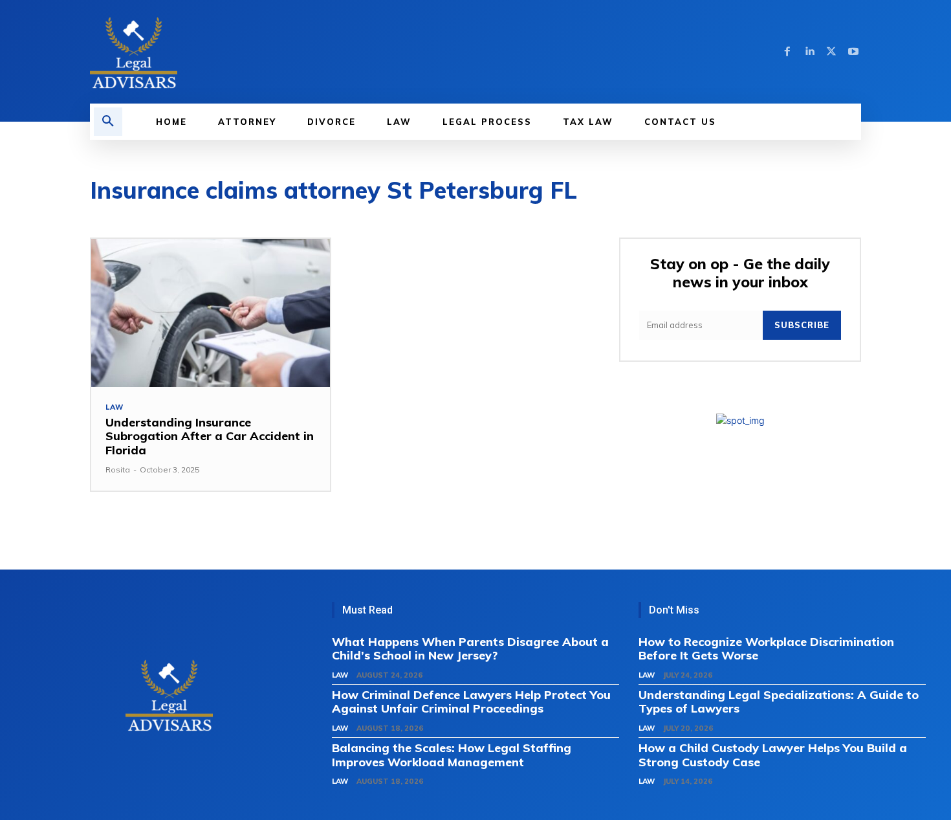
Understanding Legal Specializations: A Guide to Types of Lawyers (779, 701)
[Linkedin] (809, 52)
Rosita (117, 469)
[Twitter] (831, 52)
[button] (108, 121)
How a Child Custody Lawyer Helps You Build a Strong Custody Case (773, 755)
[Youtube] (853, 52)
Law (114, 407)
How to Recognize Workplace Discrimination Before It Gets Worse (766, 648)
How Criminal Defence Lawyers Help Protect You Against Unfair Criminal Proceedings (471, 701)
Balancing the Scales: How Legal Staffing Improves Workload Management (451, 755)
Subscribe (801, 325)
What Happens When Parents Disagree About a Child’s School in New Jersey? (470, 648)
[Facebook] (787, 52)
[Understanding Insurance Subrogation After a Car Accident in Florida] (210, 313)
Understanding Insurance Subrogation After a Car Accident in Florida (209, 436)
